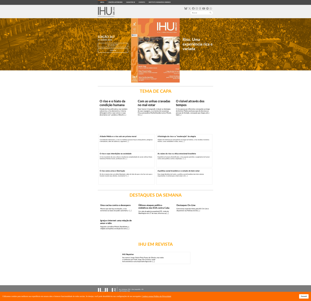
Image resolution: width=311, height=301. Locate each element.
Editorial (113, 50)
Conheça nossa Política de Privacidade (156, 296)
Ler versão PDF (113, 45)
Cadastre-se (130, 2)
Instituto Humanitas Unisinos (160, 2)
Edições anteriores (115, 2)
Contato (142, 2)
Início (102, 2)
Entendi (304, 296)
